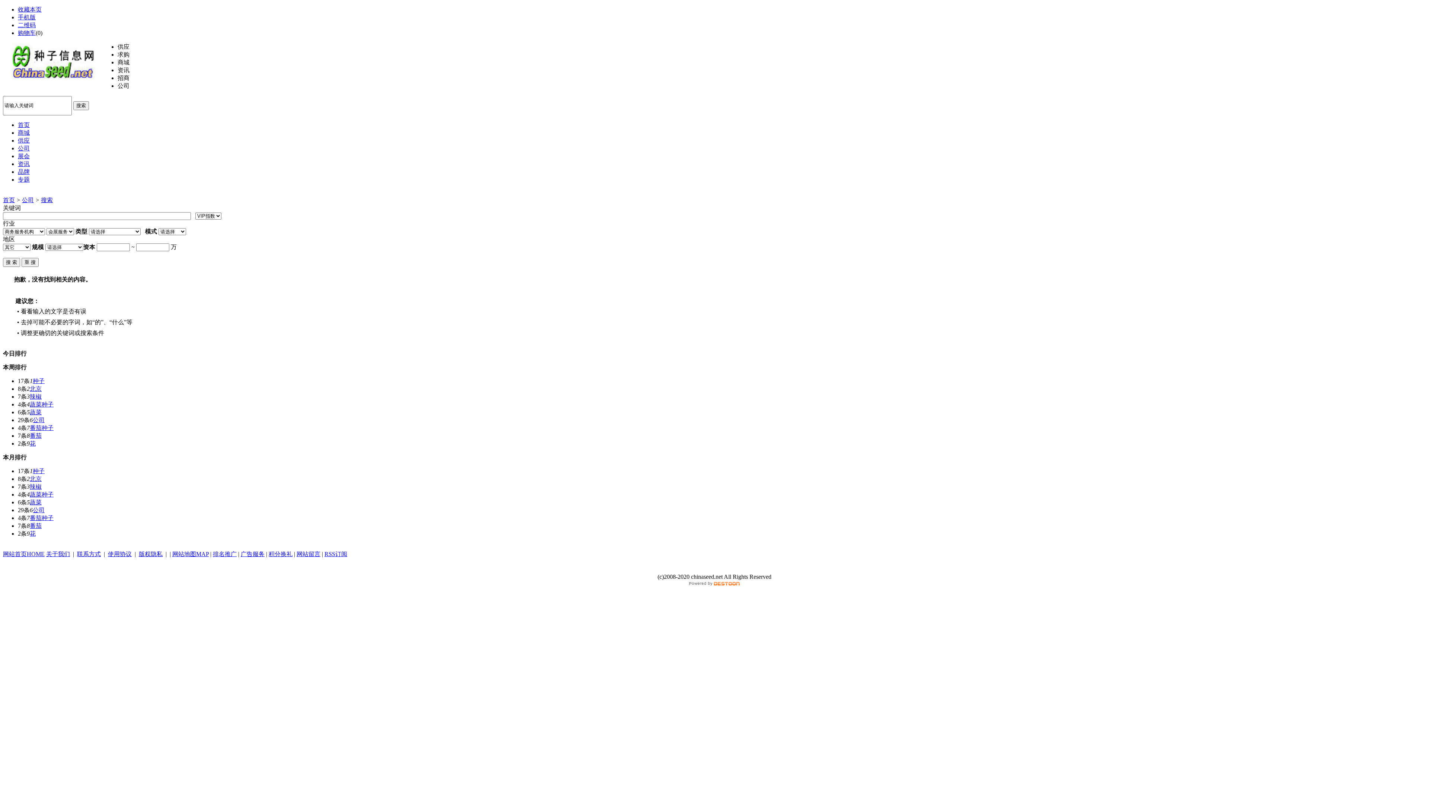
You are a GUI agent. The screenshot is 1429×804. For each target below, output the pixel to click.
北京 (36, 389)
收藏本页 (30, 9)
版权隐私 (151, 554)
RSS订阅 (336, 554)
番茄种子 (42, 428)
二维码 (27, 25)
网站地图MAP (190, 554)
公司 (28, 200)
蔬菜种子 (42, 404)
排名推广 (225, 554)
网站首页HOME (24, 554)
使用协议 (120, 554)
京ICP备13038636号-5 (714, 569)
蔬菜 (36, 412)
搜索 (81, 105)
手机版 (27, 17)
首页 (9, 200)
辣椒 (36, 396)
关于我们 (58, 554)
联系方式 (89, 554)
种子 (39, 381)
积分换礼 (280, 554)
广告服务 (253, 554)
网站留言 (308, 554)
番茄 (36, 436)
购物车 (27, 33)
